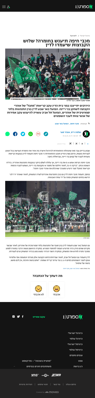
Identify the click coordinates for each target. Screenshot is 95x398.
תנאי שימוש (43, 384)
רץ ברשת (78, 366)
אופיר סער (65, 132)
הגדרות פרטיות (25, 384)
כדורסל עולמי (76, 350)
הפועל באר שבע (62, 124)
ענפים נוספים (76, 355)
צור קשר (56, 384)
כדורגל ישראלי (85, 36)
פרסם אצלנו (71, 384)
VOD (80, 361)
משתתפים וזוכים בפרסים (38, 366)
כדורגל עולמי (76, 338)
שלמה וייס (76, 132)
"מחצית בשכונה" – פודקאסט (36, 361)
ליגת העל (73, 36)
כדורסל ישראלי (75, 344)
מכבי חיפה (74, 124)
